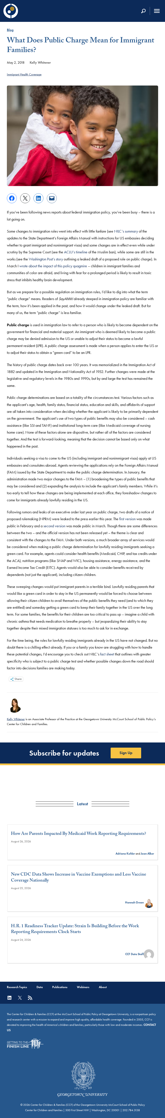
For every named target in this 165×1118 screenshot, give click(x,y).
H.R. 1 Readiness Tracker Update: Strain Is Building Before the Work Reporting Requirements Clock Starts (75, 930)
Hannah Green (134, 902)
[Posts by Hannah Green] (149, 902)
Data (40, 987)
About (103, 987)
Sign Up (125, 752)
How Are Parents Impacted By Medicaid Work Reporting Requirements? (78, 834)
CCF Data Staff (134, 954)
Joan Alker (147, 853)
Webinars (83, 987)
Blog (10, 30)
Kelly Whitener (40, 62)
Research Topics (17, 987)
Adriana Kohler (125, 853)
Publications (59, 987)
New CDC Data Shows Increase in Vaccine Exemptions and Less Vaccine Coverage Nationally (78, 878)
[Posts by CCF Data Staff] (149, 954)
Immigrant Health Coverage (24, 74)
